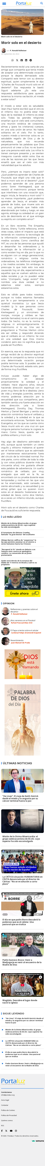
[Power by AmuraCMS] (38, 1141)
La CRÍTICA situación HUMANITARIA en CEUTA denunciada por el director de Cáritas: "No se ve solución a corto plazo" (22, 880)
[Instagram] (16, 1130)
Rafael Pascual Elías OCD (21, 623)
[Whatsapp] (13, 60)
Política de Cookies (8, 1110)
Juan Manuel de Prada (20, 643)
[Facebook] (22, 60)
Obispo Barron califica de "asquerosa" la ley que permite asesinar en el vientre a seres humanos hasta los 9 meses (18, 542)
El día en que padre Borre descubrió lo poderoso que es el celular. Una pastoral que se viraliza (21, 922)
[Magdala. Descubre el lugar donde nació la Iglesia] (22, 985)
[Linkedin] (26, 60)
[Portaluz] (24, 4)
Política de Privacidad (9, 1115)
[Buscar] (41, 3)
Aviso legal (5, 1100)
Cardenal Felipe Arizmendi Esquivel (26, 633)
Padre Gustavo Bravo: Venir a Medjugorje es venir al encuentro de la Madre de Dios (22, 962)
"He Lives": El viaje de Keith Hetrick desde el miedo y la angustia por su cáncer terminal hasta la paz (20, 798)
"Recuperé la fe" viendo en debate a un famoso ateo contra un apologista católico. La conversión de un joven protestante (18, 552)
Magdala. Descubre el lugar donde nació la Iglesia (19, 1001)
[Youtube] (11, 1130)
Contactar (4, 1105)
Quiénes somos (7, 1120)
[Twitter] (17, 60)
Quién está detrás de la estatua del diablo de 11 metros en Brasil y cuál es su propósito (19, 563)
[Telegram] (31, 60)
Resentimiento (17, 640)
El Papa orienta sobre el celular (24, 630)
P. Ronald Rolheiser (18, 50)
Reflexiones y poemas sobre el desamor (24, 610)
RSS (2, 1125)
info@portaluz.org (7, 1095)
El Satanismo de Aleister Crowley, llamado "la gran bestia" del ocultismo (18, 533)
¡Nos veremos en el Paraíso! (22, 620)
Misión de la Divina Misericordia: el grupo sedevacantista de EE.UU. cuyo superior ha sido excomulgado (19, 525)
